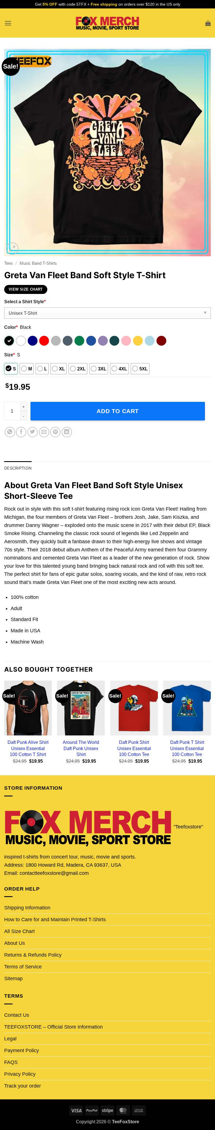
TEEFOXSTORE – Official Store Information (53, 1027)
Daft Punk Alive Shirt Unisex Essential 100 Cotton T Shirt (28, 748)
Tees (8, 263)
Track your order (22, 1086)
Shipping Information (27, 908)
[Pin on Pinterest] (55, 432)
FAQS (11, 1062)
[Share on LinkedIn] (67, 432)
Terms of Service (23, 967)
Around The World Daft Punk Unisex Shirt (81, 748)
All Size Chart (19, 931)
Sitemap (13, 978)
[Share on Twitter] (32, 432)
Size (9, 354)
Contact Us (16, 1015)
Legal (10, 1038)
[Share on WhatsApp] (10, 432)
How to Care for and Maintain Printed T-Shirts (55, 919)
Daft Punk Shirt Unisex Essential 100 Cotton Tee (134, 748)
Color (11, 327)
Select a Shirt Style (25, 301)
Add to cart (118, 411)
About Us (14, 943)
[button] (8, 23)
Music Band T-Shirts (38, 263)
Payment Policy (21, 1050)
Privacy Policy (20, 1074)
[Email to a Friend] (44, 432)
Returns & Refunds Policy (33, 955)
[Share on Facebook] (21, 432)
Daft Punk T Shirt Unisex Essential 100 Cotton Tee (187, 748)
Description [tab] (18, 468)
